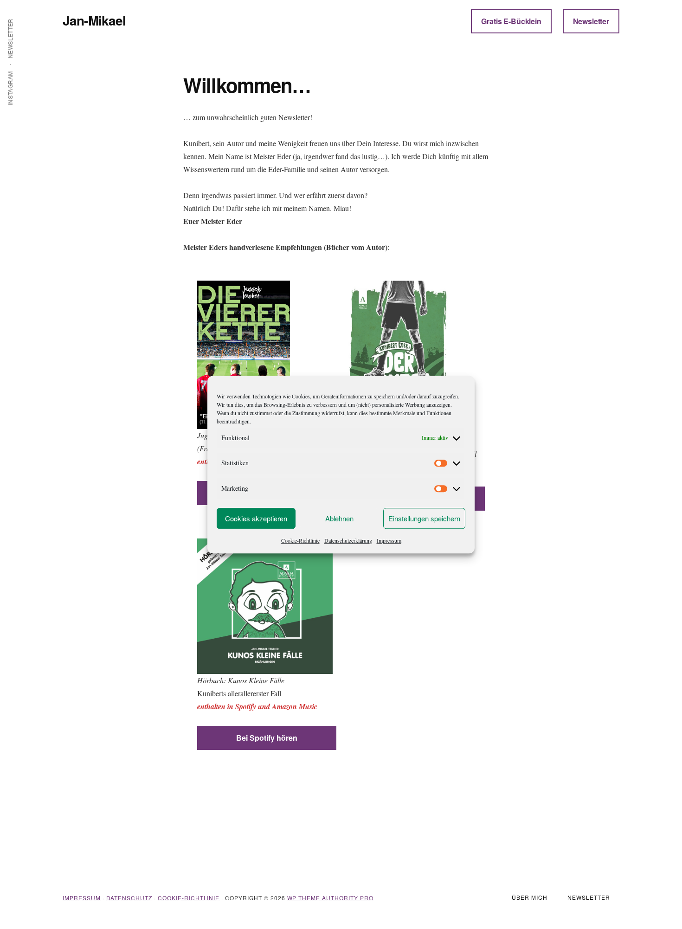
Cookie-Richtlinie (300, 540)
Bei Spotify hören (266, 737)
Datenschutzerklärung (348, 540)
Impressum (389, 540)
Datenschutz (129, 898)
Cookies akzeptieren (256, 518)
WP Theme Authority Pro (330, 898)
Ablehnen (339, 518)
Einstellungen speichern (424, 518)
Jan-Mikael (94, 20)
